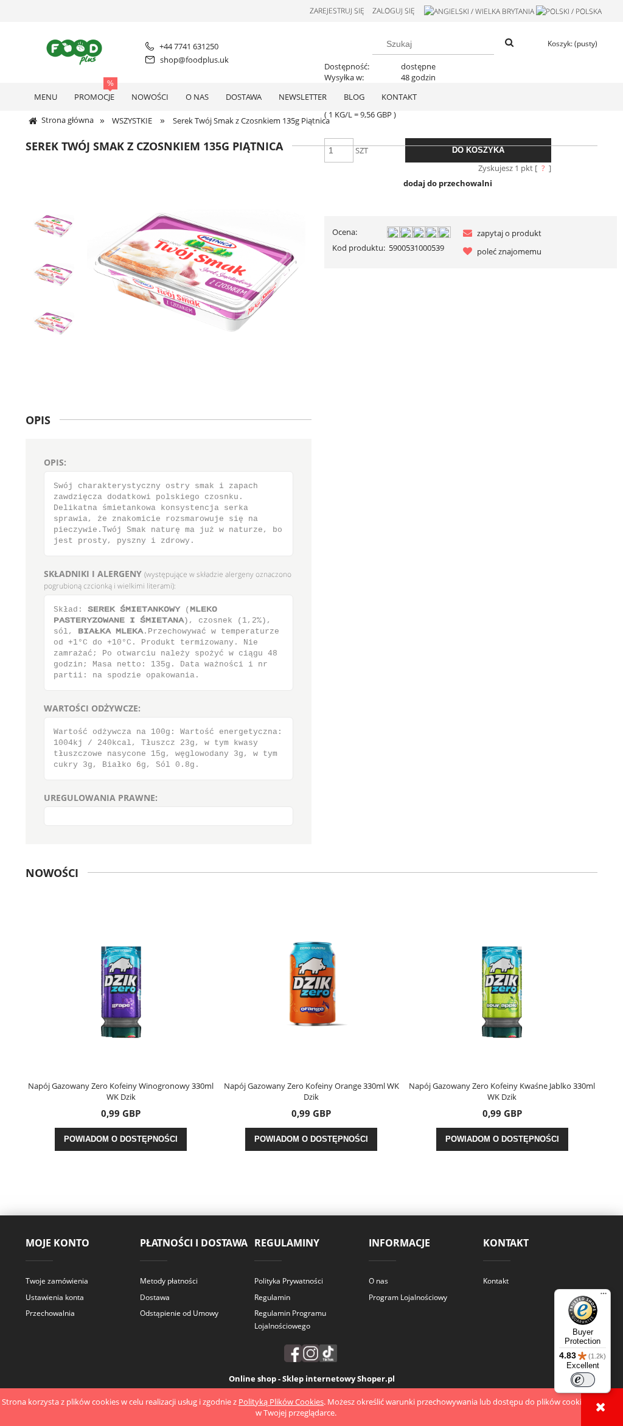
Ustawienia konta (55, 1297)
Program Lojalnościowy (408, 1297)
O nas (378, 1281)
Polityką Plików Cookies (281, 1401)
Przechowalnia (50, 1313)
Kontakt (496, 1281)
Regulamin (272, 1297)
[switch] (583, 1379)
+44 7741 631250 (188, 46)
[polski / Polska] (569, 10)
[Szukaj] (509, 43)
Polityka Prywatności (288, 1281)
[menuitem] (46, 97)
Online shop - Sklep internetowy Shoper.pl (312, 1378)
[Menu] (603, 1296)
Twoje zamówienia (57, 1281)
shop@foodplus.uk (194, 59)
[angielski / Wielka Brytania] (479, 10)
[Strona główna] (76, 50)
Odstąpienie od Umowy (179, 1313)
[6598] (53, 226)
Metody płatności (169, 1281)
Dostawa (155, 1297)
